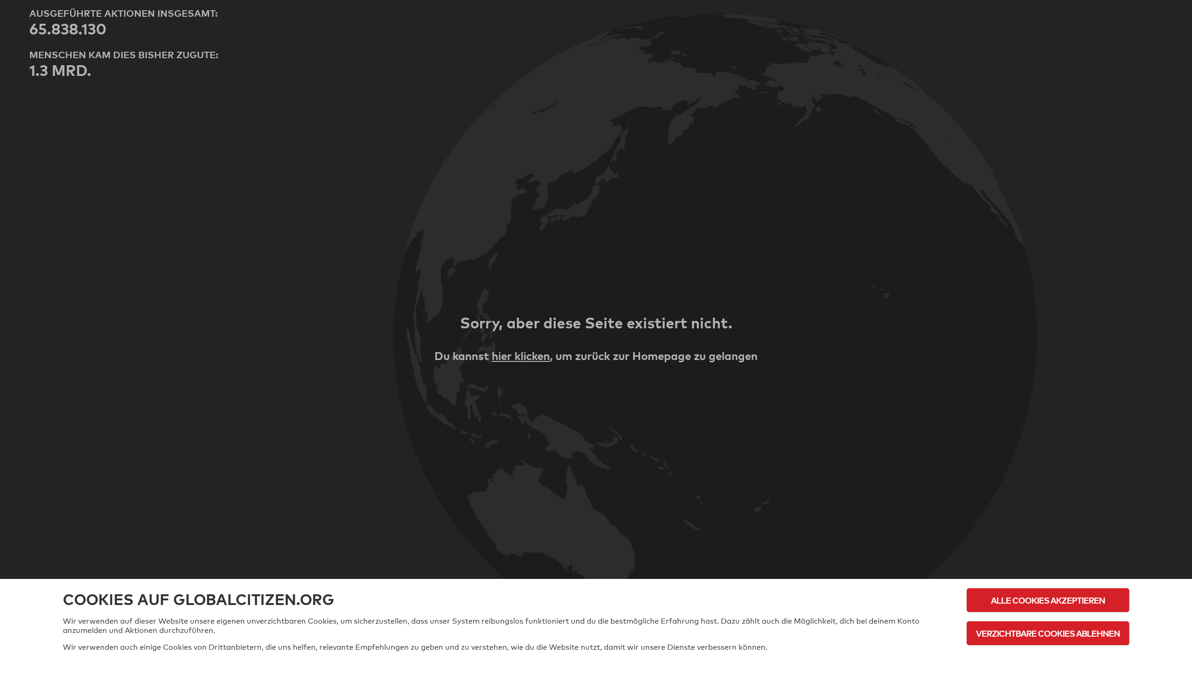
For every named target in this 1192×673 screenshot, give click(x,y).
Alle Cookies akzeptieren (1048, 600)
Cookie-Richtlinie (1048, 658)
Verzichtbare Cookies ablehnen (1048, 633)
